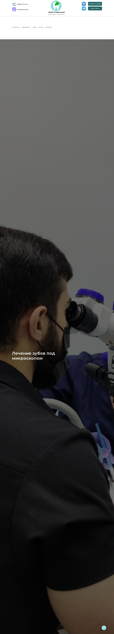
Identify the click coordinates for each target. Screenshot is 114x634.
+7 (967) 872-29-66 (22, 9)
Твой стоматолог (56, 12)
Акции (41, 27)
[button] (95, 4)
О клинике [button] (15, 27)
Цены (35, 27)
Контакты (49, 27)
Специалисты (26, 27)
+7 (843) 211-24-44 (22, 4)
